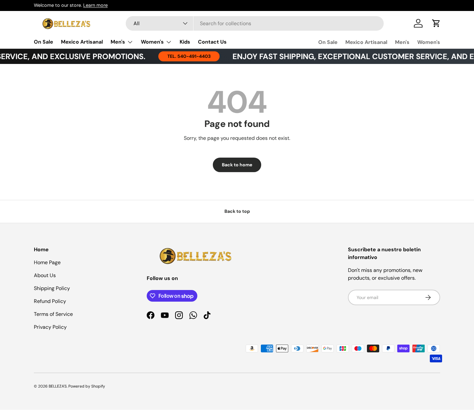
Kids (185, 41)
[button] (436, 23)
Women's (152, 41)
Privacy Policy (50, 327)
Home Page (47, 262)
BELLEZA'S (58, 386)
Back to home (237, 165)
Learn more (95, 5)
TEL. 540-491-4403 (183, 56)
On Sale (43, 41)
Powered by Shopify (86, 386)
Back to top (237, 211)
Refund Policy (50, 301)
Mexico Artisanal (82, 41)
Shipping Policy (52, 288)
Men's (118, 41)
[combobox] (255, 23)
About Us (45, 275)
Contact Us (212, 41)
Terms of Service (53, 314)
